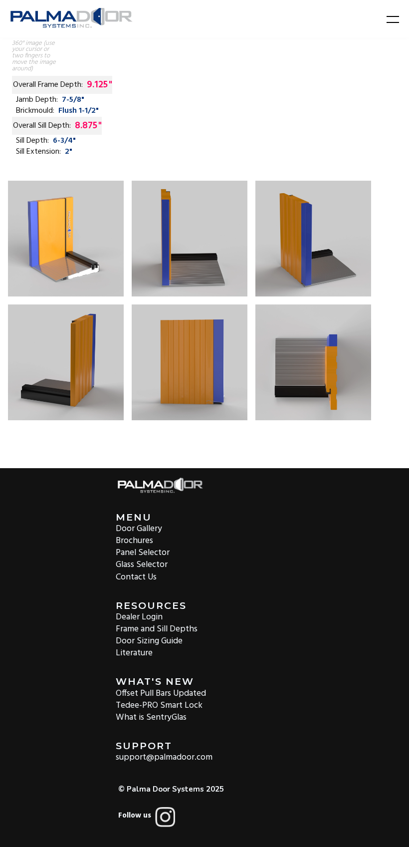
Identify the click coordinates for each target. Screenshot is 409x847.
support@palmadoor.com (164, 757)
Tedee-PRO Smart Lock (159, 705)
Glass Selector (142, 564)
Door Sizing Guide (149, 640)
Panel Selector (143, 552)
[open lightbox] (66, 238)
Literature (134, 652)
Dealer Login (139, 616)
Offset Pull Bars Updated (161, 692)
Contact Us (136, 576)
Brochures (134, 540)
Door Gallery (139, 528)
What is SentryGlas (151, 717)
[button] (386, 18)
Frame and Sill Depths (157, 628)
